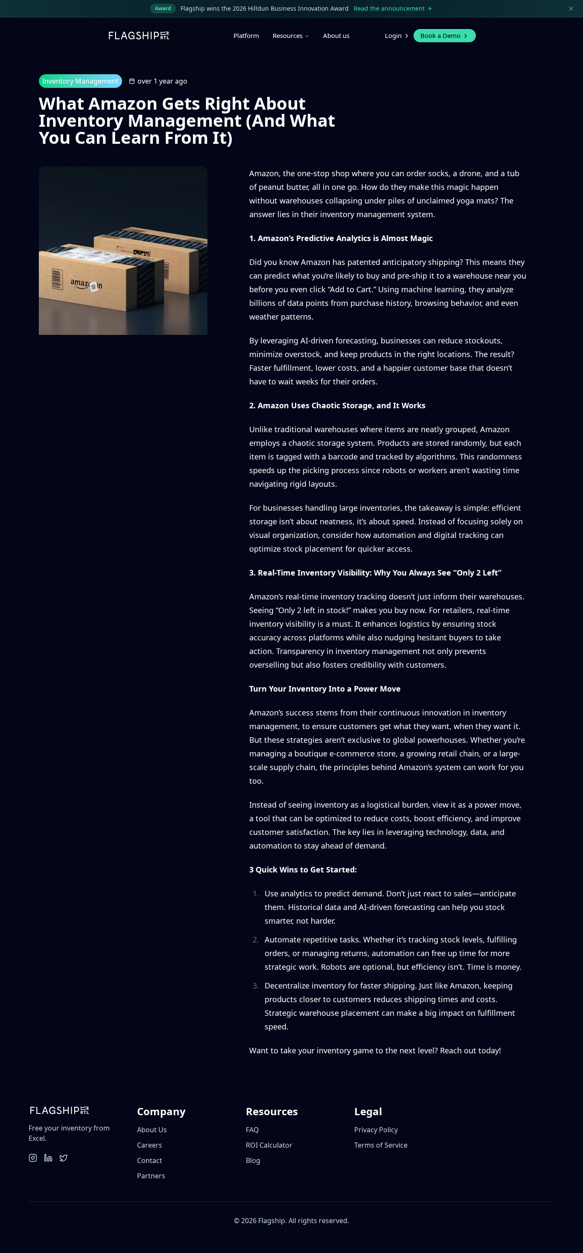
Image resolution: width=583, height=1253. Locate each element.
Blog (253, 1160)
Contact (149, 1160)
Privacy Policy (376, 1129)
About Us (152, 1129)
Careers (149, 1145)
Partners (151, 1175)
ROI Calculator (269, 1145)
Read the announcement (389, 8)
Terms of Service (381, 1145)
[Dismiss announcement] (571, 8)
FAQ (252, 1129)
